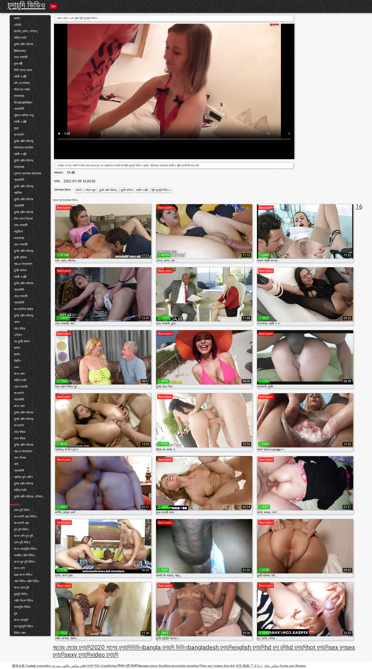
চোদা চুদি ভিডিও (22, 510)
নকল (16, 367)
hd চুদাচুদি (296, 647)
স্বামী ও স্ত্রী (20, 76)
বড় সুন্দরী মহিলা (22, 341)
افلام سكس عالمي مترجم (68, 666)
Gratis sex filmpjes (293, 666)
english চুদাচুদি (248, 647)
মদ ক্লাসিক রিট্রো (23, 309)
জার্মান (17, 18)
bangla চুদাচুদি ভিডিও (165, 647)
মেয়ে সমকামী (21, 57)
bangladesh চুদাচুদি (210, 647)
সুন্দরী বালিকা (20, 257)
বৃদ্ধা (16, 128)
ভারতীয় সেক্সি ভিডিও (24, 555)
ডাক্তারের (19, 96)
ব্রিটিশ (17, 361)
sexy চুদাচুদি (77, 654)
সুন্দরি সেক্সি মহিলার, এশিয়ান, (28, 496)
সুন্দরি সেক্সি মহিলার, (24, 141)
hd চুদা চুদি (275, 647)
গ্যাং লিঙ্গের (20, 458)
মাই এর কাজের (21, 83)
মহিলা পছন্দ (90, 190)
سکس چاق (271, 666)
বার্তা (16, 464)
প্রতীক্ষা (18, 193)
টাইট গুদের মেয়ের (23, 70)
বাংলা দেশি (19, 568)
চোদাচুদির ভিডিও (22, 607)
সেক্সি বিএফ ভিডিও (23, 600)
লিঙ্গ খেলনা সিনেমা (23, 219)
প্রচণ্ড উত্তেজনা (23, 264)
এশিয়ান (18, 335)
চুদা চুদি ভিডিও (21, 529)
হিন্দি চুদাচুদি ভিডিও (160, 190)
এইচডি (17, 25)
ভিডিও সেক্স (20, 633)
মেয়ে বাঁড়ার (19, 328)
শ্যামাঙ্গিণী (19, 109)
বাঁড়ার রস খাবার (22, 89)
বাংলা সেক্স (19, 374)
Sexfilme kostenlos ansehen (179, 666)
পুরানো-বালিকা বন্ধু (24, 115)
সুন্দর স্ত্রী (18, 63)
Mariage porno (148, 666)
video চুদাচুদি (104, 654)
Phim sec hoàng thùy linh (217, 666)
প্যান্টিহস (18, 231)
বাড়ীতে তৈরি (20, 38)
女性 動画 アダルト (249, 666)
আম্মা (16, 322)
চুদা (15, 613)
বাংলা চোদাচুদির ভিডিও (25, 549)
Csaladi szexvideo (38, 666)
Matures (20, 51)
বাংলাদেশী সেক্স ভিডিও (25, 516)
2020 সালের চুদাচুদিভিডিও (117, 647)
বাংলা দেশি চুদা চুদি (23, 536)
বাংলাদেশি (19, 135)
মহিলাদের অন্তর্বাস (23, 147)
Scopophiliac (23, 102)
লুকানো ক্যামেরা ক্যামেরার (27, 173)
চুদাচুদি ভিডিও (26, 5)
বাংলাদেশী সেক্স (21, 523)
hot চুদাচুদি (318, 647)
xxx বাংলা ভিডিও (23, 575)
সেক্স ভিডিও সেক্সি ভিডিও (26, 581)
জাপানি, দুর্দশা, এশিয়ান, (26, 31)
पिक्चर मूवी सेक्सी (127, 666)
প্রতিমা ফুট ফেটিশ (23, 477)
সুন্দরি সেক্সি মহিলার (23, 44)
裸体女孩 (18, 666)
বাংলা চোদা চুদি (21, 588)
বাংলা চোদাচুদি (21, 620)
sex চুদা (337, 647)
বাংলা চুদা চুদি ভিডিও (24, 562)
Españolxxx (109, 666)
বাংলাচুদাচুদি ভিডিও (23, 626)
